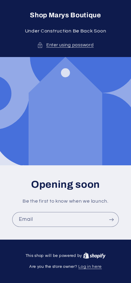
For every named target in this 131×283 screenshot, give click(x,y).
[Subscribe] (111, 219)
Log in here (90, 266)
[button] (65, 45)
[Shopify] (94, 256)
